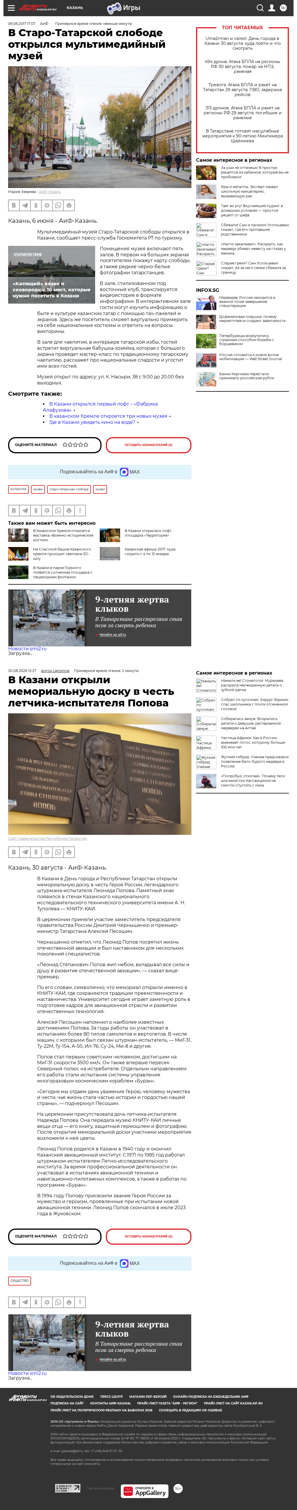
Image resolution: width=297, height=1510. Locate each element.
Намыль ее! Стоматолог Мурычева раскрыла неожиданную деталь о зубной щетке (252, 685)
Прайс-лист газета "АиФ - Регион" (167, 1403)
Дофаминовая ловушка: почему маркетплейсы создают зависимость (252, 319)
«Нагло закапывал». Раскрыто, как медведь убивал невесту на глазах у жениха (253, 248)
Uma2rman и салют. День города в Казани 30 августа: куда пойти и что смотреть (242, 43)
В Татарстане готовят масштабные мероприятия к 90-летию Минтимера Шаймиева (242, 136)
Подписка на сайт (67, 1403)
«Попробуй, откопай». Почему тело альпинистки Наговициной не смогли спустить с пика (253, 780)
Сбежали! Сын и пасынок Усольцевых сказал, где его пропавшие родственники (255, 229)
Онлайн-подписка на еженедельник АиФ (211, 1397)
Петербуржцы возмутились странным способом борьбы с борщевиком (246, 340)
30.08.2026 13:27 (22, 671)
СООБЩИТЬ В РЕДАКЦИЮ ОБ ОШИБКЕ (190, 1410)
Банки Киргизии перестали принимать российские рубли (246, 376)
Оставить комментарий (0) (149, 445)
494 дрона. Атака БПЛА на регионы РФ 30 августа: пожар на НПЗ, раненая (242, 66)
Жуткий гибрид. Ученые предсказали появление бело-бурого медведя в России (255, 761)
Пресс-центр (111, 1397)
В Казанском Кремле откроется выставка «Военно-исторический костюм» (63, 535)
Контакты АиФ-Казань (110, 1403)
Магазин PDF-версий (147, 1397)
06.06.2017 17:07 (21, 23)
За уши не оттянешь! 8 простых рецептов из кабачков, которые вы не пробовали (255, 172)
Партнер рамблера (100, 1488)
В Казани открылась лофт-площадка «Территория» (149, 532)
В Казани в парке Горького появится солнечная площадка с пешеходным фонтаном (63, 572)
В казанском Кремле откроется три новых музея (108, 416)
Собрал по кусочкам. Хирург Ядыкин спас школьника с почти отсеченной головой (254, 704)
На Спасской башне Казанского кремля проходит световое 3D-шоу (62, 554)
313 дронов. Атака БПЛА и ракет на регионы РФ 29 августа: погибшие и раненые (243, 113)
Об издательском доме (72, 1397)
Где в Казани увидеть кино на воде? (92, 422)
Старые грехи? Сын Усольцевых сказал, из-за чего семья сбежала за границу (253, 268)
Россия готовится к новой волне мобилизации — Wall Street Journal (250, 357)
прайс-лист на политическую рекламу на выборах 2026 (101, 1410)
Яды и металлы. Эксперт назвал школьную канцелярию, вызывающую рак (249, 191)
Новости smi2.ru (27, 648)
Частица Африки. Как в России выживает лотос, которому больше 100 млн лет (253, 742)
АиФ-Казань (50, 191)
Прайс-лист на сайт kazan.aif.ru (233, 1403)
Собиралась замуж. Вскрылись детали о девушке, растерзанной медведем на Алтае (251, 723)
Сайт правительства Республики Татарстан (47, 838)
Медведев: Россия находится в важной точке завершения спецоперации (247, 302)
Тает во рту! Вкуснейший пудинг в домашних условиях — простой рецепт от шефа (252, 210)
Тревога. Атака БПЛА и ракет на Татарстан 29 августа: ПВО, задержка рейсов (242, 89)
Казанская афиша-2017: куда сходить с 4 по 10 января (150, 551)
